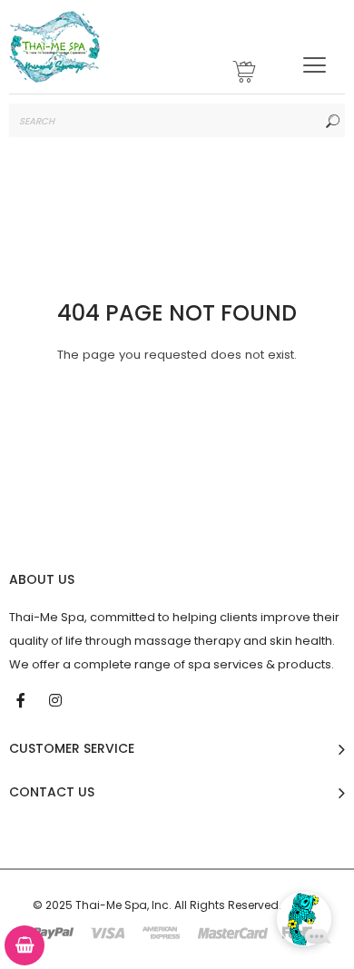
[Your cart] (245, 74)
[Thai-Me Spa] (54, 46)
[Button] (314, 65)
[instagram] (57, 699)
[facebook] (22, 699)
